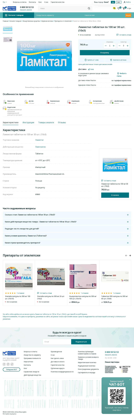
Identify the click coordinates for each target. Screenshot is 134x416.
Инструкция (28, 122)
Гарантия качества (57, 2)
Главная (5, 21)
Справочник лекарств (31, 372)
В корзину (104, 52)
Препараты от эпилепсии (63, 21)
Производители (56, 352)
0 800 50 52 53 (27, 7)
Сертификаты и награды (86, 373)
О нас (46, 2)
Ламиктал (39, 140)
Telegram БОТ (11, 369)
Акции (128, 15)
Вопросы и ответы (19, 2)
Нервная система (47, 21)
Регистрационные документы (88, 369)
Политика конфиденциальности (62, 372)
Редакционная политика (86, 366)
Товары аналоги (46, 122)
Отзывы (62, 122)
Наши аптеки (90, 15)
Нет (118, 2)
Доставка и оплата (57, 362)
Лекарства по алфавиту (45, 15)
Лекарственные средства (31, 21)
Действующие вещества (32, 375)
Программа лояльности (32, 358)
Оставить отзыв (125, 35)
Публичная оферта (57, 368)
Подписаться (81, 342)
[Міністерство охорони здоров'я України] (125, 369)
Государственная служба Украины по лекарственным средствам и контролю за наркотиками (111, 369)
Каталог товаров (15, 21)
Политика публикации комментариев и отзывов (87, 353)
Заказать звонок (111, 355)
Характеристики (10, 122)
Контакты (32, 2)
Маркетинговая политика (87, 362)
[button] (130, 255)
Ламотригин (40, 147)
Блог (40, 2)
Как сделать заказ (57, 358)
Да (113, 2)
